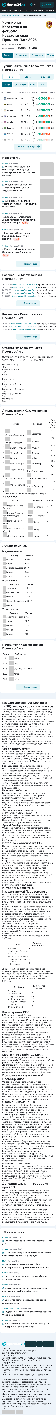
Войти (49, 4)
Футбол (17, 10)
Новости (6, 10)
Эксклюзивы (36, 10)
